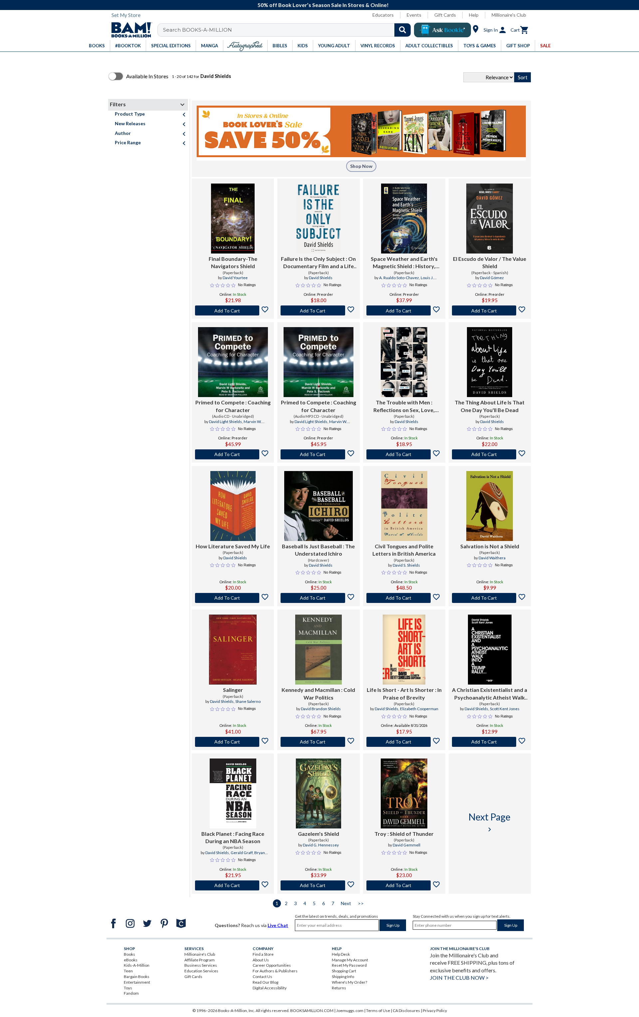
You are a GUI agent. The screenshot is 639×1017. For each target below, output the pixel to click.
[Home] (129, 30)
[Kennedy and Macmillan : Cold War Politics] (319, 649)
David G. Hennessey (321, 844)
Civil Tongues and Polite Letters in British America (404, 550)
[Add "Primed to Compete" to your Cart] (233, 454)
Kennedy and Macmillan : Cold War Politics (318, 693)
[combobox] (288, 30)
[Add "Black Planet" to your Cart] (233, 885)
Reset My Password (349, 965)
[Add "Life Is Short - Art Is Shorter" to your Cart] (404, 742)
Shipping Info (343, 976)
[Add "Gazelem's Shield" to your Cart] (318, 885)
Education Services (201, 970)
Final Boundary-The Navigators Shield (233, 262)
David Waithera (492, 557)
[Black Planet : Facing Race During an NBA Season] (233, 793)
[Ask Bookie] (442, 30)
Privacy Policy (435, 1010)
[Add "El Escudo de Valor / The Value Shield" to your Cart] (490, 310)
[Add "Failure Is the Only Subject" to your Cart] (318, 310)
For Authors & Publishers (275, 970)
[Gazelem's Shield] (318, 793)
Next (346, 903)
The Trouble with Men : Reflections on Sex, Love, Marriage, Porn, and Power (404, 406)
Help (474, 15)
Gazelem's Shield (318, 833)
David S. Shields (406, 565)
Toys (128, 987)
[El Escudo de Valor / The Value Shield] (490, 218)
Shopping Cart (344, 970)
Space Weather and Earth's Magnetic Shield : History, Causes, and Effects (404, 262)
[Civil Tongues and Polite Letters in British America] (404, 506)
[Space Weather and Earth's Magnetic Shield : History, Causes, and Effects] (404, 218)
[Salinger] (232, 649)
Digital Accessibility (270, 987)
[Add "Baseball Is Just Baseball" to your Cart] (318, 598)
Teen (128, 970)
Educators (383, 15)
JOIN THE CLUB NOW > (459, 977)
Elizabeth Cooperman (419, 708)
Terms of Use (378, 1010)
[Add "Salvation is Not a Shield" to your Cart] (490, 598)
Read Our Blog (265, 982)
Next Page (490, 822)
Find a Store (263, 954)
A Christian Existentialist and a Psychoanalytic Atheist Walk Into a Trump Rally (489, 694)
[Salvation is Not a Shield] (490, 506)
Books (129, 954)
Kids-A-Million (136, 965)
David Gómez (492, 277)
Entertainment (137, 982)
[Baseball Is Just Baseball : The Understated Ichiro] (319, 506)
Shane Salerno (248, 701)
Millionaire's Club (509, 15)
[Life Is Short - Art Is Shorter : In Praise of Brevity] (404, 649)
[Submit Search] (402, 30)
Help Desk (341, 954)
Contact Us (262, 976)
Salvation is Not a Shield (489, 546)
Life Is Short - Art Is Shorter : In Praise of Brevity (404, 693)
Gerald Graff (242, 852)
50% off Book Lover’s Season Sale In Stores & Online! (323, 5)
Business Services (200, 965)
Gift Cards (445, 15)
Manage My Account (350, 959)
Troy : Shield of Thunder (404, 833)
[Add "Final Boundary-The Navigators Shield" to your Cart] (233, 310)
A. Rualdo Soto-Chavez (399, 277)
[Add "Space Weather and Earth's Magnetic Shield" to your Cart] (404, 310)
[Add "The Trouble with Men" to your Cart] (404, 454)
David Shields (320, 277)
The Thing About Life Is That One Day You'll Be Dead (490, 406)
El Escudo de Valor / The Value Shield (489, 262)
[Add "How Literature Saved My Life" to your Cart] (233, 598)
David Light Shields (225, 421)
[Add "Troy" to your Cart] (404, 885)
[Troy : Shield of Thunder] (404, 793)
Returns (339, 987)
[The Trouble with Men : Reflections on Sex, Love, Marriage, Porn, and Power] (404, 362)
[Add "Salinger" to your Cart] (233, 742)
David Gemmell (406, 844)
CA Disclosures (406, 1010)
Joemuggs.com (349, 1010)
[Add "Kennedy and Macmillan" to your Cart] (318, 742)
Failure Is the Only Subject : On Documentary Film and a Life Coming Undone (318, 262)
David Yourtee (235, 277)
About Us (261, 959)
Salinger (233, 690)
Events (414, 15)
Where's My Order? (349, 982)
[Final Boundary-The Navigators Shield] (232, 218)
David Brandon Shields (321, 708)
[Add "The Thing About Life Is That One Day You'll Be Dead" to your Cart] (490, 454)
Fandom (131, 993)
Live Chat (278, 925)
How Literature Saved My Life (233, 546)
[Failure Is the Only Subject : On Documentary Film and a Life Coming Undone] (318, 218)
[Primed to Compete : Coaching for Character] (233, 362)
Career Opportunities (272, 965)
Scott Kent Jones (505, 708)
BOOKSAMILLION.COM (311, 1010)
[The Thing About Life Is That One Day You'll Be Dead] (489, 362)
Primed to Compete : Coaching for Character (233, 406)
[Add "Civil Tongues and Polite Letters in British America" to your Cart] (404, 598)
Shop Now (361, 166)
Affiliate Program (199, 959)
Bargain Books (136, 976)
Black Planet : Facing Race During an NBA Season (232, 837)
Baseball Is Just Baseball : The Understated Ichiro (318, 550)
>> (361, 903)
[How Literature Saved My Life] (233, 506)
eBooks (130, 959)
